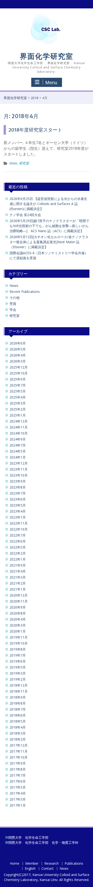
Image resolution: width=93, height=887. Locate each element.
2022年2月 (18, 553)
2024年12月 (19, 421)
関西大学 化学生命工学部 (28, 837)
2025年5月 (18, 391)
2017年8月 (18, 769)
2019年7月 (18, 655)
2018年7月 (18, 709)
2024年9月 (18, 439)
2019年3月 (18, 673)
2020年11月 (19, 601)
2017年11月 (19, 751)
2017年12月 (19, 745)
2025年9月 (18, 379)
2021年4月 (18, 571)
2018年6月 (18, 715)
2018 (34, 98)
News (13, 163)
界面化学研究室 (46, 56)
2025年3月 (18, 403)
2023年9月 (18, 481)
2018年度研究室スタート (35, 130)
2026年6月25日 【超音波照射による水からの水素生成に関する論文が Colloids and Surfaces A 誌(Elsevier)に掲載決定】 (48, 203)
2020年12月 (19, 595)
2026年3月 (18, 361)
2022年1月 (18, 559)
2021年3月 (18, 577)
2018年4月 (18, 727)
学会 (13, 309)
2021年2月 (18, 583)
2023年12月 (19, 463)
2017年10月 (19, 757)
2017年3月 (18, 799)
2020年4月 (18, 619)
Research (51, 863)
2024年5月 (18, 451)
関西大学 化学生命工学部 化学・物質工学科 (43, 842)
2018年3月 (18, 733)
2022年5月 (18, 547)
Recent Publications (25, 291)
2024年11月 (19, 427)
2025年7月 (18, 385)
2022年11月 (19, 523)
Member (31, 863)
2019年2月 (18, 679)
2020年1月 (18, 631)
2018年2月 (18, 739)
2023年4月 (18, 511)
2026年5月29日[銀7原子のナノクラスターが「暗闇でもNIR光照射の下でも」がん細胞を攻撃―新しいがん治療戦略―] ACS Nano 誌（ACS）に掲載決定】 (49, 225)
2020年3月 (18, 625)
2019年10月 (19, 643)
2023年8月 (18, 487)
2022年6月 (18, 541)
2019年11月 (19, 637)
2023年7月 (18, 493)
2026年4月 (18, 355)
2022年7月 (18, 535)
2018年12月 (19, 685)
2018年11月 (19, 691)
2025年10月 (19, 373)
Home (14, 863)
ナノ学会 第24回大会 (25, 214)
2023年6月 (18, 499)
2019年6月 (18, 661)
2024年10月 (19, 433)
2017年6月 (18, 781)
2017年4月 (18, 793)
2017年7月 (18, 775)
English (30, 868)
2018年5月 (18, 721)
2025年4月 (18, 397)
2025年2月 (18, 409)
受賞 (13, 303)
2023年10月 (19, 475)
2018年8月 (18, 703)
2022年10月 (19, 529)
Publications (74, 863)
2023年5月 (18, 505)
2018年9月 (18, 697)
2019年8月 (18, 649)
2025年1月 (18, 415)
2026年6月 (18, 343)
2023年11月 (19, 469)
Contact (47, 868)
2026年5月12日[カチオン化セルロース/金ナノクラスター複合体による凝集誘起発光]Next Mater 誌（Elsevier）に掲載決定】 (49, 242)
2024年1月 (18, 457)
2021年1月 (18, 589)
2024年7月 (18, 445)
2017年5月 (18, 787)
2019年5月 (18, 667)
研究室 (24, 163)
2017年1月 (18, 805)
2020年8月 (18, 613)
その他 (15, 297)
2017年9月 (18, 763)
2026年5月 (18, 349)
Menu (51, 82)
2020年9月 (18, 607)
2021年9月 (18, 565)
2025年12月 (19, 367)
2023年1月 (18, 517)
